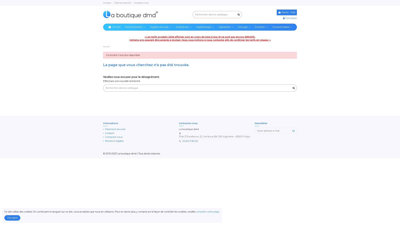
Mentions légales (114, 141)
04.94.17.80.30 (190, 141)
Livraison (107, 3)
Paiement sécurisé (123, 3)
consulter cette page (207, 211)
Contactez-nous (141, 3)
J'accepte (12, 217)
